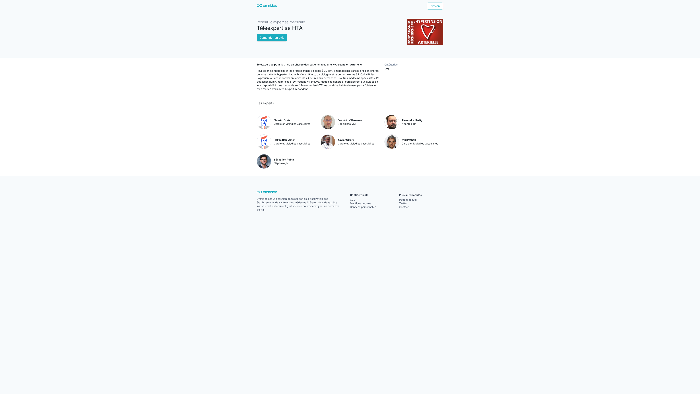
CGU (352, 199)
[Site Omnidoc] (267, 6)
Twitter (403, 203)
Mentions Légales (360, 203)
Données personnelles (363, 206)
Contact (404, 206)
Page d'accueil (408, 199)
